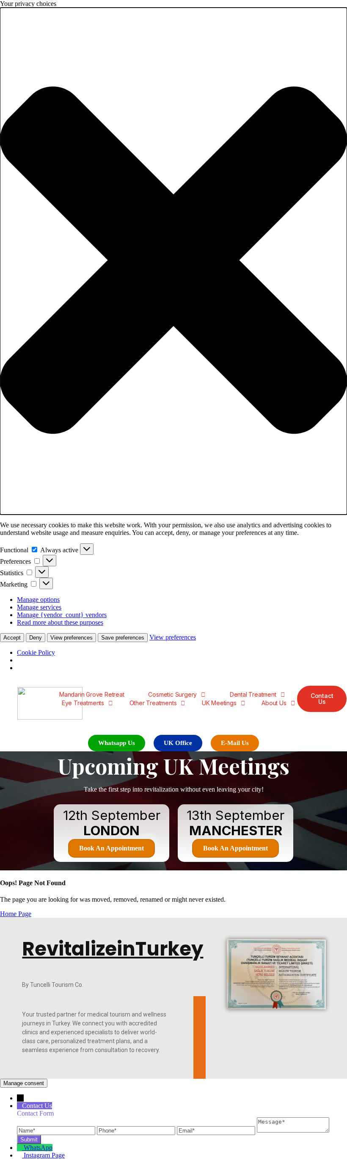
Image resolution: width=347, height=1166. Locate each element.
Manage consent (23, 1083)
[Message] (293, 1130)
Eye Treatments (83, 702)
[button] (173, 261)
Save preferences (122, 637)
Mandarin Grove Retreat (91, 694)
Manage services (39, 607)
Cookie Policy (36, 652)
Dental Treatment (253, 694)
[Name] (57, 1130)
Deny (35, 637)
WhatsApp (38, 1147)
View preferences (71, 637)
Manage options (38, 599)
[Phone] (137, 1130)
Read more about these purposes (60, 622)
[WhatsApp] (20, 1147)
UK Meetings (219, 702)
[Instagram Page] (20, 1155)
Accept (12, 637)
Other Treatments (153, 702)
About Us (274, 702)
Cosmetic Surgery (172, 694)
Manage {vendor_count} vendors (62, 614)
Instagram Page (44, 1155)
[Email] (217, 1130)
